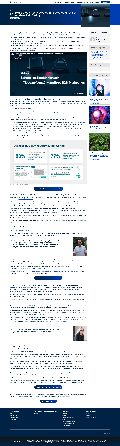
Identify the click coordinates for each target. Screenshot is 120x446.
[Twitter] (107, 433)
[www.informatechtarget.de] (17, 2)
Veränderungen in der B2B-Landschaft (38, 101)
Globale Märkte (13, 419)
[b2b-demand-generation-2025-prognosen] (99, 87)
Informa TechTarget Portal (68, 417)
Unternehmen (14, 411)
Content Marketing (95, 130)
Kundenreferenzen (81, 2)
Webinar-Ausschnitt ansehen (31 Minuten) (47, 387)
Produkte (73, 2)
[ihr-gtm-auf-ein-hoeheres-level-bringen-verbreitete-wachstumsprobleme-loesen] (99, 142)
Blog (11, 10)
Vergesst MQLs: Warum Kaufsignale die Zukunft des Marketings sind (98, 58)
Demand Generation (14, 18)
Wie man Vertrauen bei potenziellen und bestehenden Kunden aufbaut (98, 55)
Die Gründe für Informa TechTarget (61, 2)
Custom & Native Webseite (68, 423)
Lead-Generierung (66, 425)
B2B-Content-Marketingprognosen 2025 (98, 127)
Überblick (36, 413)
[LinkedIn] (105, 433)
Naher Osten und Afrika (91, 417)
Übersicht (64, 413)
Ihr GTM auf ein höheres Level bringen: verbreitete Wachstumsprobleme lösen (99, 155)
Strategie (64, 415)
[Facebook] (109, 433)
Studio (63, 419)
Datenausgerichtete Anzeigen (68, 421)
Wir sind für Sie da (13, 415)
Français (88, 415)
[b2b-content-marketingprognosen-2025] (99, 114)
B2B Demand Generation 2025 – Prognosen (99, 99)
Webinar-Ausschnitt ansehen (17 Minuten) (47, 278)
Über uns (97, 2)
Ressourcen (90, 2)
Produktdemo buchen (48, 401)
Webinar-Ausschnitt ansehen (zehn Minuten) (47, 189)
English (87, 413)
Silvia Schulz (99, 38)
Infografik (92, 98)
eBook (91, 152)
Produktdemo (105, 2)
